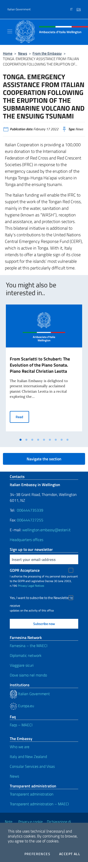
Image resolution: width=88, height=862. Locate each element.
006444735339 (30, 510)
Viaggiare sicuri (21, 665)
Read (22, 416)
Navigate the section (44, 459)
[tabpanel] (44, 370)
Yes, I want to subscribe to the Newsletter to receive (41, 598)
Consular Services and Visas (32, 766)
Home (7, 53)
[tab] (21, 440)
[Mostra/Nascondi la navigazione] (10, 31)
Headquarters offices (26, 540)
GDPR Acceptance (25, 570)
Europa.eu (25, 706)
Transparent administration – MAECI (39, 804)
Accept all (69, 854)
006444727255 (30, 520)
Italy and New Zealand (28, 756)
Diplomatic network (26, 655)
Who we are (19, 747)
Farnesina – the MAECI (28, 646)
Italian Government (19, 9)
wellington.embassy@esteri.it (46, 530)
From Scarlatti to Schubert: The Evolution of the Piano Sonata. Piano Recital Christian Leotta (40, 365)
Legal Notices (36, 585)
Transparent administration (32, 794)
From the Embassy (47, 53)
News (22, 53)
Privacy (22, 585)
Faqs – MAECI (21, 725)
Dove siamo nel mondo (28, 675)
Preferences (37, 854)
